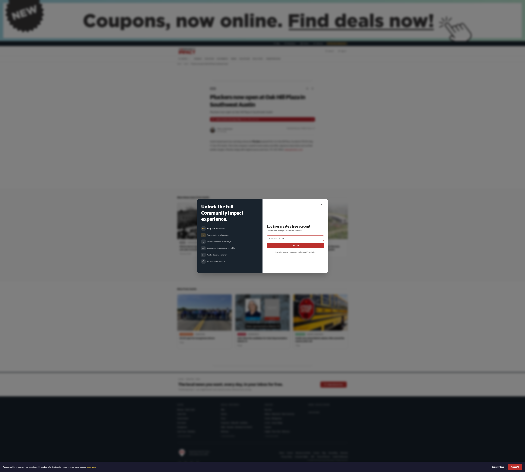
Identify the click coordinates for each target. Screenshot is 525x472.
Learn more (91, 467)
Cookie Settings (498, 467)
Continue (295, 245)
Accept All (515, 467)
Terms (302, 252)
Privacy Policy (311, 252)
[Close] (321, 204)
